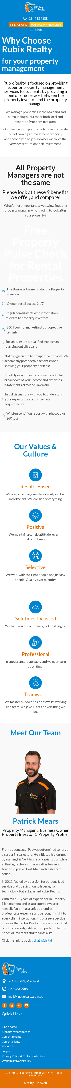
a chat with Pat (41, 940)
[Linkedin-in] (19, 1005)
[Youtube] (26, 1005)
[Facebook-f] (4, 1005)
